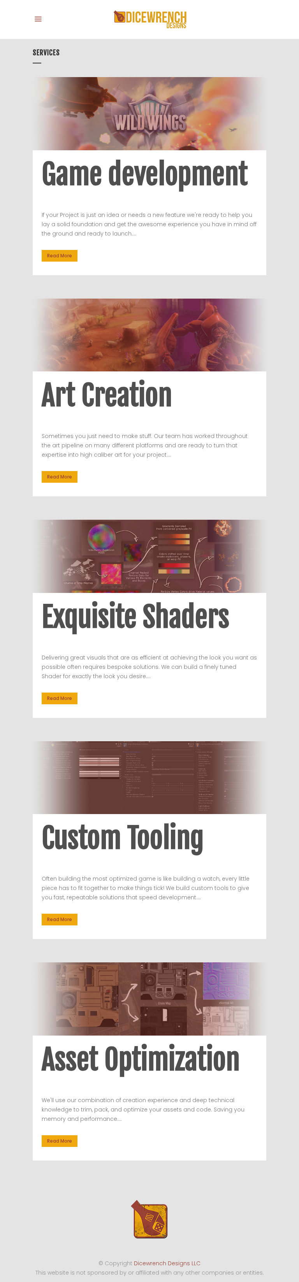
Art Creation (107, 395)
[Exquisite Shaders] (149, 556)
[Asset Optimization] (149, 999)
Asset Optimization (141, 1059)
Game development (145, 174)
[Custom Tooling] (149, 777)
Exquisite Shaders (135, 617)
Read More (59, 255)
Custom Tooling (123, 838)
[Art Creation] (149, 335)
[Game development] (149, 113)
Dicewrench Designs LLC (167, 1263)
